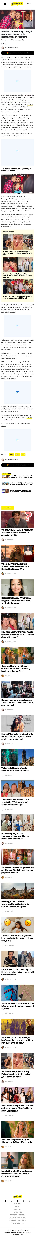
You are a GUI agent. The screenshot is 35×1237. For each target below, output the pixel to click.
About (17, 1206)
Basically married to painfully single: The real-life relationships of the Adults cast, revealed (17, 702)
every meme (27, 95)
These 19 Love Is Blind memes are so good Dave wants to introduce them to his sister (20, 490)
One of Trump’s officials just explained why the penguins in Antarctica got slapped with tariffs (21, 483)
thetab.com (14, 1230)
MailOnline (14, 305)
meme (18, 67)
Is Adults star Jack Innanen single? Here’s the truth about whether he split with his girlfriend (17, 972)
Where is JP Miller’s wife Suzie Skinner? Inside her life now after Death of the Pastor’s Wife (15, 566)
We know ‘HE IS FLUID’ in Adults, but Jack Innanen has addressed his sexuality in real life (17, 532)
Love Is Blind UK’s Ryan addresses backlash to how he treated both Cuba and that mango (16, 1173)
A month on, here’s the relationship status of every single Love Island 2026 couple (17, 297)
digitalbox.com (19, 1234)
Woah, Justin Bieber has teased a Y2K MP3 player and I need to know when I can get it (17, 1006)
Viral (23, 454)
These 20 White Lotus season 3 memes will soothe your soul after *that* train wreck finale (20, 476)
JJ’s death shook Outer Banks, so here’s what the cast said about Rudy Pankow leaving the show (17, 1040)
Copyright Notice (17, 1218)
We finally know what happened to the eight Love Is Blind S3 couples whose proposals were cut (17, 870)
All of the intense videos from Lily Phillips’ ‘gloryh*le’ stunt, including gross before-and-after (17, 253)
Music (17, 454)
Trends (16, 47)
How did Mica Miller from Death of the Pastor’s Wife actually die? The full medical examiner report (17, 736)
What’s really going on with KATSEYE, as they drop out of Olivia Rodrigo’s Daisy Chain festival (17, 1108)
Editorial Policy (17, 1215)
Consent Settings (17, 1220)
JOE (8, 125)
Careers (17, 1209)
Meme (11, 454)
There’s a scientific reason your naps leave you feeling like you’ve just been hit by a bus (17, 938)
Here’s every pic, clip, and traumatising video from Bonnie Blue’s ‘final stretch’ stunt (14, 836)
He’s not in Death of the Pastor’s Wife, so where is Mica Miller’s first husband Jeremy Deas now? (17, 275)
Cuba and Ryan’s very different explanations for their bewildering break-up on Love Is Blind (15, 668)
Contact (17, 1204)
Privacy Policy (17, 1223)
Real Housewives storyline (17, 100)
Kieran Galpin (9, 47)
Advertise (17, 1212)
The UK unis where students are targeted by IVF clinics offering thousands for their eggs (15, 802)
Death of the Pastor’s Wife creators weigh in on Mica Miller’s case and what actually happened (16, 600)
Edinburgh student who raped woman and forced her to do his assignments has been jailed (15, 904)
